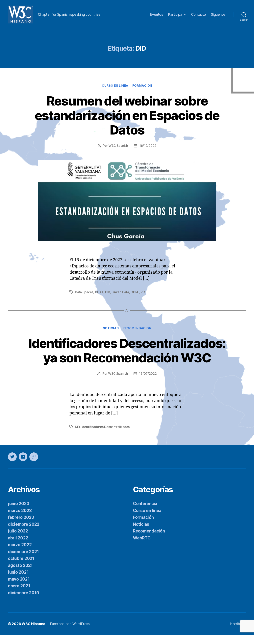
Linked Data (120, 292)
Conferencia (145, 503)
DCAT (99, 292)
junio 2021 (18, 572)
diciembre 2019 (23, 592)
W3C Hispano (33, 624)
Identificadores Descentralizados (106, 427)
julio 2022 (18, 531)
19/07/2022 (148, 374)
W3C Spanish (118, 146)
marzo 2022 (20, 544)
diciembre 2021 (23, 551)
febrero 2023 (21, 517)
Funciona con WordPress (70, 624)
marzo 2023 (20, 510)
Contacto (198, 14)
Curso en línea (115, 85)
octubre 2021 (21, 558)
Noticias (111, 328)
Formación (142, 85)
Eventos (156, 14)
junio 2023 (18, 503)
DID (107, 292)
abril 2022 (18, 537)
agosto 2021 (20, 565)
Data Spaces (84, 292)
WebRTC (141, 537)
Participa (175, 14)
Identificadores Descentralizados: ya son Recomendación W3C (126, 350)
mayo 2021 (19, 579)
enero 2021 (19, 585)
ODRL (135, 292)
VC (142, 292)
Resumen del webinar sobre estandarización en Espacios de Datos (127, 115)
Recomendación (137, 328)
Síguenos (218, 14)
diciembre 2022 (23, 524)
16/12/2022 (147, 146)
